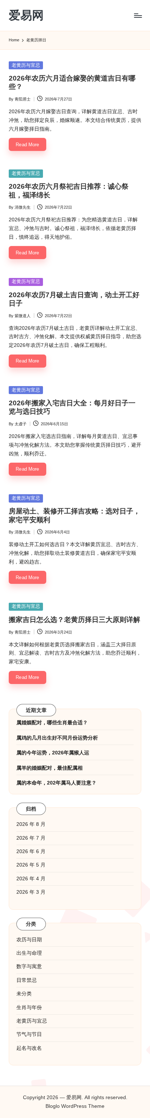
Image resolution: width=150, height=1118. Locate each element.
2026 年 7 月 (31, 838)
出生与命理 (29, 953)
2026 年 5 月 (31, 865)
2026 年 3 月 (31, 892)
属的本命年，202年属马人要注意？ (56, 783)
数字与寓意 (29, 966)
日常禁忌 (26, 980)
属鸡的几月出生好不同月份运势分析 (57, 738)
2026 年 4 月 (31, 878)
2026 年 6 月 (31, 851)
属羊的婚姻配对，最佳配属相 (49, 768)
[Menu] (137, 15)
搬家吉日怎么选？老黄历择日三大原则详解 (74, 619)
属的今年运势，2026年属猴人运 (52, 752)
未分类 (24, 993)
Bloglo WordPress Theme (75, 1106)
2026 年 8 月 (31, 824)
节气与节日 (29, 1034)
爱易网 (26, 15)
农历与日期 (29, 939)
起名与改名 (29, 1048)
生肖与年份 (29, 1007)
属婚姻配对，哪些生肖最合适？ (52, 722)
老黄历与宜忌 (26, 65)
